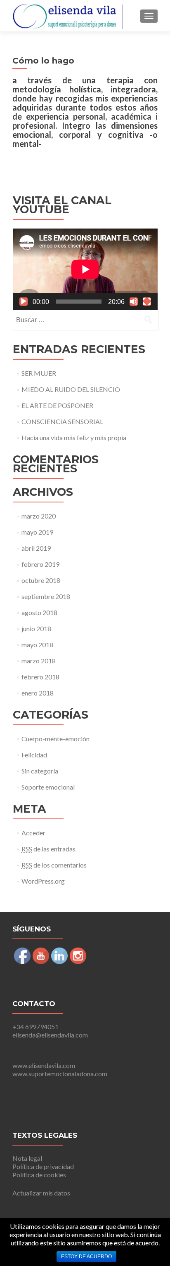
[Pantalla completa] (147, 301)
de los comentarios (54, 865)
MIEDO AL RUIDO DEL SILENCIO (70, 389)
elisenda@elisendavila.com (50, 1035)
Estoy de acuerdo (86, 1256)
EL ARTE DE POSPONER (57, 405)
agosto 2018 (39, 612)
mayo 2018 (37, 644)
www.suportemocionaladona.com (59, 1073)
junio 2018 (36, 628)
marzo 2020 (38, 516)
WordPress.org (43, 881)
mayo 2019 (37, 532)
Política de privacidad (43, 1166)
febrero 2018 (40, 677)
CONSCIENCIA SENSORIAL (62, 421)
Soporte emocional (48, 787)
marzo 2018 (38, 661)
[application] (85, 269)
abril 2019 (36, 548)
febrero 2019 (40, 564)
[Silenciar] (134, 301)
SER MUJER (38, 373)
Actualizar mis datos (41, 1193)
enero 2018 (37, 693)
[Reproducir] (23, 301)
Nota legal (27, 1158)
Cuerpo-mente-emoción (55, 739)
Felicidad (34, 755)
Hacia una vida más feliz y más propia (73, 437)
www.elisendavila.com (43, 1065)
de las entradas (48, 849)
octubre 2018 (40, 580)
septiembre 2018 (45, 596)
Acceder (33, 833)
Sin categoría (39, 771)
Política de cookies (39, 1175)
